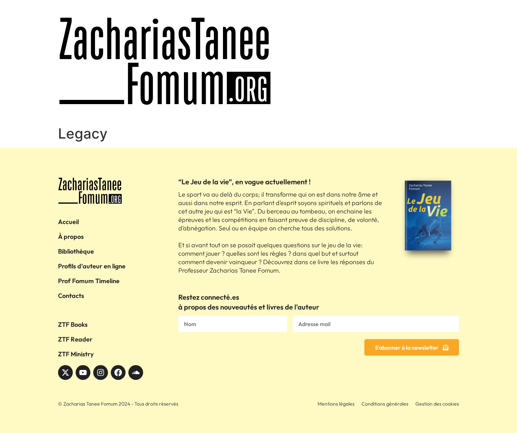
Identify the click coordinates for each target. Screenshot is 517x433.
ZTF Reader (75, 339)
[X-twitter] (65, 372)
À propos (71, 237)
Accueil (68, 222)
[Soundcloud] (135, 372)
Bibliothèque (76, 251)
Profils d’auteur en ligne (92, 266)
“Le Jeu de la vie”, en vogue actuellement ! (244, 181)
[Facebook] (118, 372)
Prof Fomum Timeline (89, 281)
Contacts (71, 296)
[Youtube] (83, 372)
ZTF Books (73, 324)
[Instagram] (100, 372)
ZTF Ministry (76, 354)
